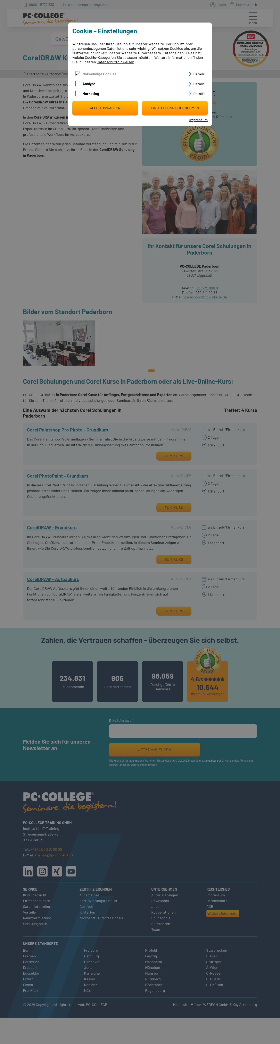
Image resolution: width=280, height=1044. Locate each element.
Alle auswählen (105, 108)
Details (199, 74)
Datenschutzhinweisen (115, 62)
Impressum (198, 120)
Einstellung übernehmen (175, 108)
